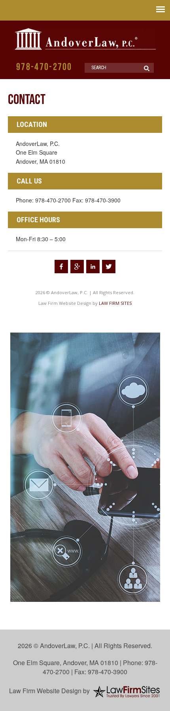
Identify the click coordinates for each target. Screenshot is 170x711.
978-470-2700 (44, 67)
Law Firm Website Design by (68, 303)
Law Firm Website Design (45, 691)
